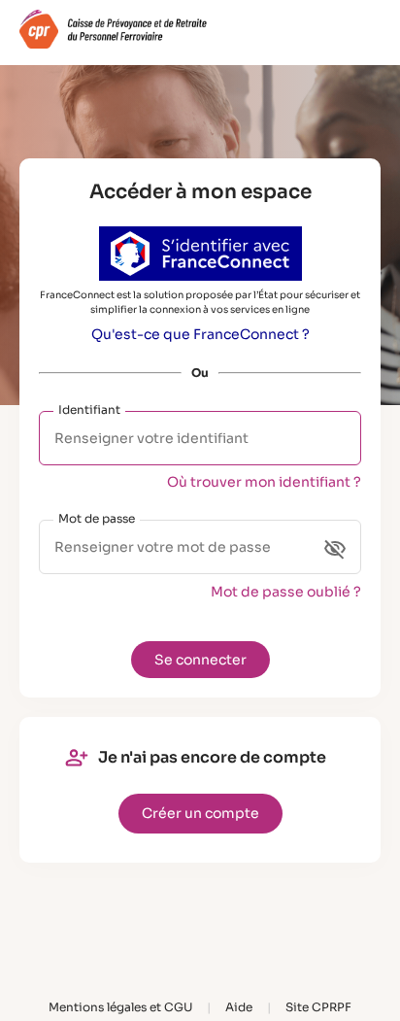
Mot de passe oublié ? (286, 591)
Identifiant (89, 409)
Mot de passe (96, 518)
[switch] (335, 549)
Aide (238, 1007)
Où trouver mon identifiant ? (264, 482)
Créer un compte (200, 813)
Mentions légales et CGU (120, 1007)
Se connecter (200, 659)
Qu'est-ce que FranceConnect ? (200, 334)
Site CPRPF (318, 1007)
